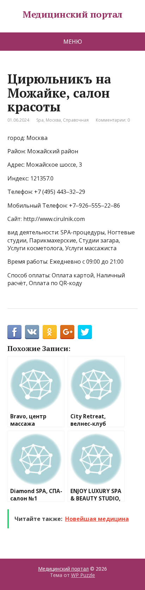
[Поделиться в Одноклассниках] (50, 332)
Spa (40, 120)
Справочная (76, 120)
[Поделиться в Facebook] (14, 332)
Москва (53, 120)
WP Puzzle (83, 575)
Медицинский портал (72, 14)
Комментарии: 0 (113, 120)
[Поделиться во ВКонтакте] (32, 332)
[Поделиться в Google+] (67, 332)
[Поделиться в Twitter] (85, 332)
